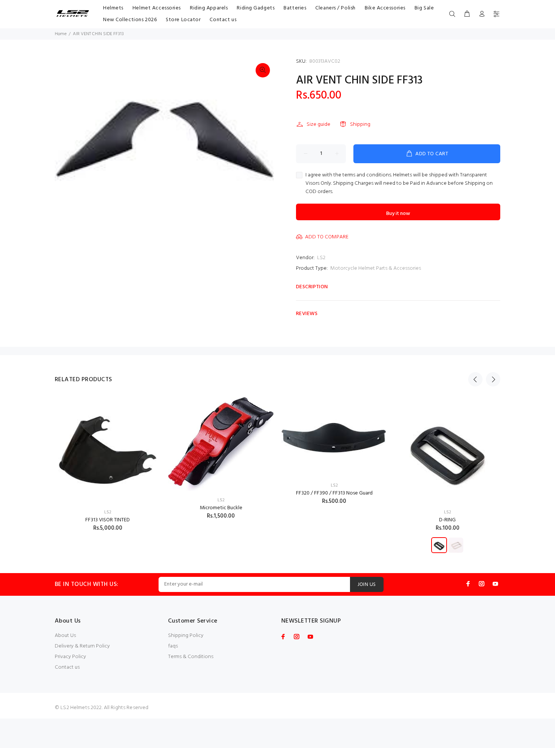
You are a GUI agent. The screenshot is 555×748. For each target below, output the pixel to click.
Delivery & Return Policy (82, 646)
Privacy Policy (70, 656)
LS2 (321, 257)
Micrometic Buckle (221, 508)
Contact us (67, 667)
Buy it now (398, 213)
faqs (173, 646)
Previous (475, 379)
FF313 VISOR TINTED (107, 520)
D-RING (447, 520)
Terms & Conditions (190, 656)
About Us (65, 635)
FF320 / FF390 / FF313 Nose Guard (334, 493)
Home (60, 34)
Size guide (318, 124)
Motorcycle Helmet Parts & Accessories (375, 268)
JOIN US (367, 584)
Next (493, 379)
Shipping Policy (186, 635)
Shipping (360, 124)
